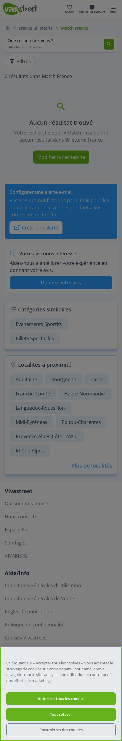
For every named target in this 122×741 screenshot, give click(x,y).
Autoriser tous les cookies (61, 698)
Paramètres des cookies (61, 729)
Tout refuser (61, 714)
